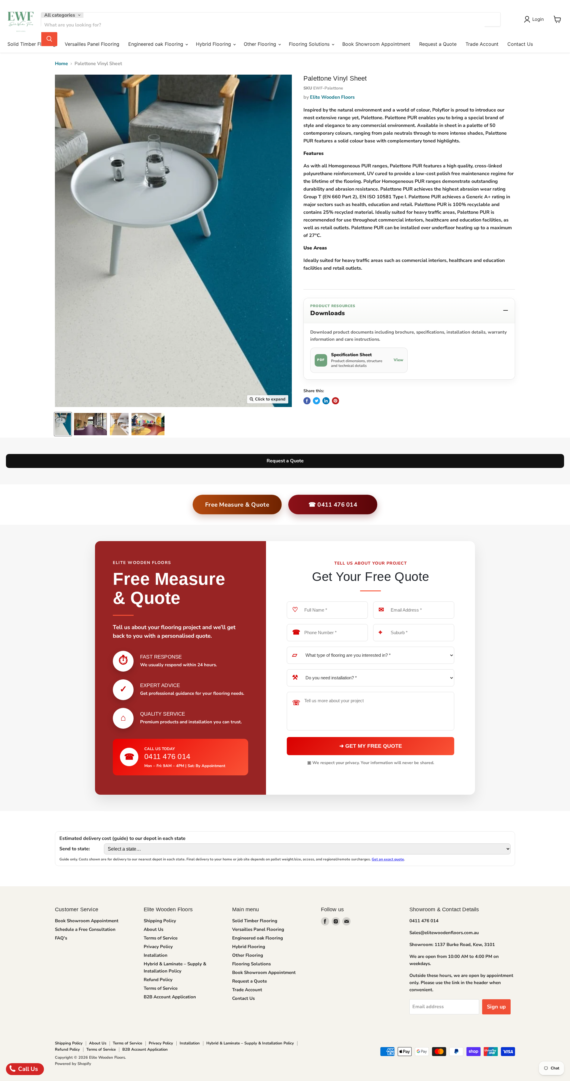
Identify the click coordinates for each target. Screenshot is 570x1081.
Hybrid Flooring (214, 44)
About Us (153, 929)
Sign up (496, 1006)
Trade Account (482, 44)
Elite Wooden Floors (332, 97)
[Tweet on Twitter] (316, 400)
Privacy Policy (158, 947)
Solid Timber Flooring (31, 44)
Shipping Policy (160, 921)
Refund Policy (158, 980)
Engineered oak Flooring (156, 44)
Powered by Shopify (73, 1063)
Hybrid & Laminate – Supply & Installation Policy (250, 1043)
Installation (155, 955)
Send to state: (74, 848)
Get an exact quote (388, 859)
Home (61, 63)
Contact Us (520, 44)
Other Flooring (261, 44)
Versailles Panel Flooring (92, 44)
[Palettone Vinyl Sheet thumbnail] (63, 424)
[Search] (49, 39)
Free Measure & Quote (237, 505)
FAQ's (61, 938)
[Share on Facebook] (307, 400)
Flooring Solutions (310, 44)
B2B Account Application (170, 997)
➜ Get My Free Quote (370, 746)
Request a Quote (438, 44)
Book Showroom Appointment (376, 44)
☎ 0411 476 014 (332, 505)
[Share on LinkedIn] (326, 400)
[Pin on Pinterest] (335, 400)
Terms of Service (161, 938)
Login (538, 19)
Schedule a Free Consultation (85, 929)
